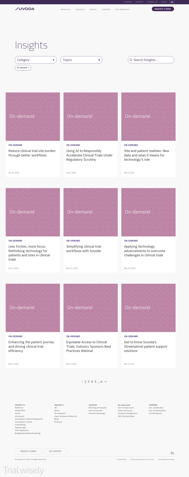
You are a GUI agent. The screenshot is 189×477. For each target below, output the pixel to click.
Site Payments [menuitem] (22, 430)
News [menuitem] (57, 410)
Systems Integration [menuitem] (127, 413)
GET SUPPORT (55, 451)
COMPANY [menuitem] (153, 405)
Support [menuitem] (139, 2)
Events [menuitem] (93, 9)
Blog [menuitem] (56, 419)
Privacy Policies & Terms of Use (142, 459)
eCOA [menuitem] (17, 413)
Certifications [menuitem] (155, 413)
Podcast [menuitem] (58, 422)
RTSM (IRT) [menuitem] (20, 410)
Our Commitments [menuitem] (157, 410)
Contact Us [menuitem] (152, 2)
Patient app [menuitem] (20, 427)
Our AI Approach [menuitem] (126, 408)
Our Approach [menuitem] (122, 9)
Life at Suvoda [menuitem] (95, 410)
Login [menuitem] (164, 2)
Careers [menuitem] (106, 9)
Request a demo (163, 9)
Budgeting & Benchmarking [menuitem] (27, 433)
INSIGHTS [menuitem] (59, 405)
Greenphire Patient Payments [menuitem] (29, 419)
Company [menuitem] (128, 2)
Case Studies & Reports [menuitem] (65, 416)
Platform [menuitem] (19, 408)
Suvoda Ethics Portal (166, 459)
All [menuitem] (55, 408)
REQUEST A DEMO (28, 451)
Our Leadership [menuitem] (156, 408)
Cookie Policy (122, 459)
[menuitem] (172, 2)
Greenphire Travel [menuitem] (23, 422)
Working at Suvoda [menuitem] (97, 408)
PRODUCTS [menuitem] (20, 405)
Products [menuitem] (66, 9)
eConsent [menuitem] (19, 416)
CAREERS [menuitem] (93, 405)
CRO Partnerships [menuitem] (126, 416)
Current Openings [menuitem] (97, 413)
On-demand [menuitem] (59, 413)
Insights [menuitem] (80, 9)
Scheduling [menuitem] (20, 425)
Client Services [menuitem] (125, 410)
